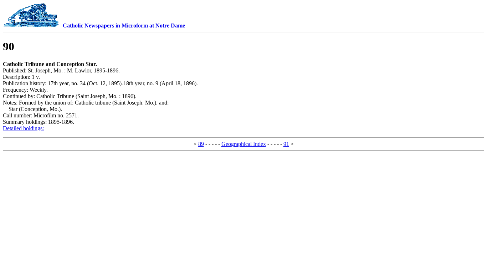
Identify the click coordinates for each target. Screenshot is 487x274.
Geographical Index (243, 144)
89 (201, 144)
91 (286, 144)
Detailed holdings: (23, 128)
